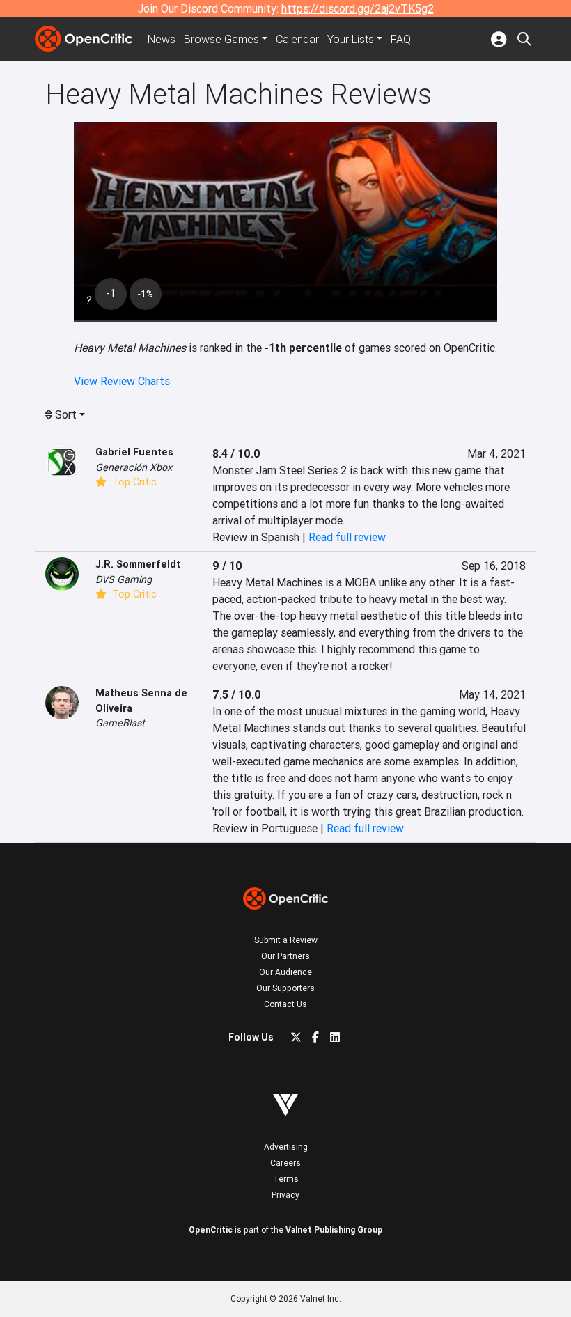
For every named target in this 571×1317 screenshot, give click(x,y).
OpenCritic (211, 1229)
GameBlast (120, 723)
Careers (285, 1163)
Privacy (285, 1195)
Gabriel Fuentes (134, 452)
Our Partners (285, 956)
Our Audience (285, 972)
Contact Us (285, 1004)
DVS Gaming (123, 579)
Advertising (286, 1146)
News (161, 39)
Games (221, 39)
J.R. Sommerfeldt (137, 564)
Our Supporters (285, 988)
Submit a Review (286, 940)
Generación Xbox (133, 467)
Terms (286, 1179)
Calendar (297, 39)
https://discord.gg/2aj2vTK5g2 (357, 8)
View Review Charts (122, 381)
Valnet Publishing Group (334, 1229)
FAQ (401, 39)
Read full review (347, 537)
